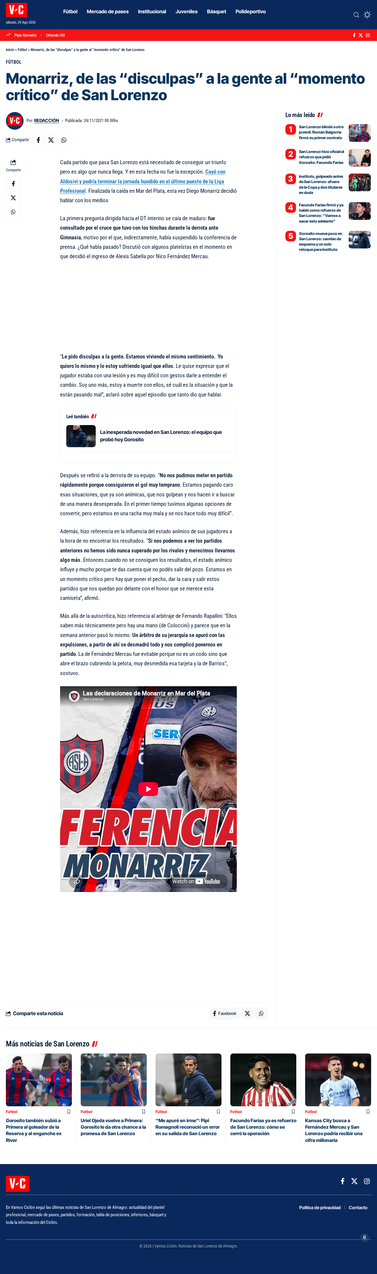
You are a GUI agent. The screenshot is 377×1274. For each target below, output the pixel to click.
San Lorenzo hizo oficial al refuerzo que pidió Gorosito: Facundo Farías (321, 156)
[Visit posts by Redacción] (15, 121)
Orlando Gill (55, 35)
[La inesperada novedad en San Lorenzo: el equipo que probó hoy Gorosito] (81, 436)
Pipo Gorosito (25, 35)
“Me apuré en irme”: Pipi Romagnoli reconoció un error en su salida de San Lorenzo (188, 1127)
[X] (360, 35)
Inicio (10, 49)
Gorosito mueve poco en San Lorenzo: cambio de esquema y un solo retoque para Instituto (320, 241)
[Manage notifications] (364, 1237)
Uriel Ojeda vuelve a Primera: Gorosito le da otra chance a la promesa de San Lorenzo (113, 1127)
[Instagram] (367, 35)
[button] (356, 14)
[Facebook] (354, 35)
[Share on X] (51, 140)
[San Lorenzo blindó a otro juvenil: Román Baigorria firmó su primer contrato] (360, 133)
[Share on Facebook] (38, 140)
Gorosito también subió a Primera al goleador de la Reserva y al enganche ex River (34, 1130)
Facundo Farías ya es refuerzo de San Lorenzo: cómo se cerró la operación (263, 1127)
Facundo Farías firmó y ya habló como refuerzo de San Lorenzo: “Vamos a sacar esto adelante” (321, 213)
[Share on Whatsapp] (64, 140)
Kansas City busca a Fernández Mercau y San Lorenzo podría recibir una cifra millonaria (334, 1130)
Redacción (46, 120)
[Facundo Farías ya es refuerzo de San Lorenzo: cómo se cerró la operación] (263, 1080)
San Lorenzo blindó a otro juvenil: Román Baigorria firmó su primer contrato (321, 132)
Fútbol (22, 49)
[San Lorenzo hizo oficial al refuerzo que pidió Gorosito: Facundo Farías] (360, 158)
